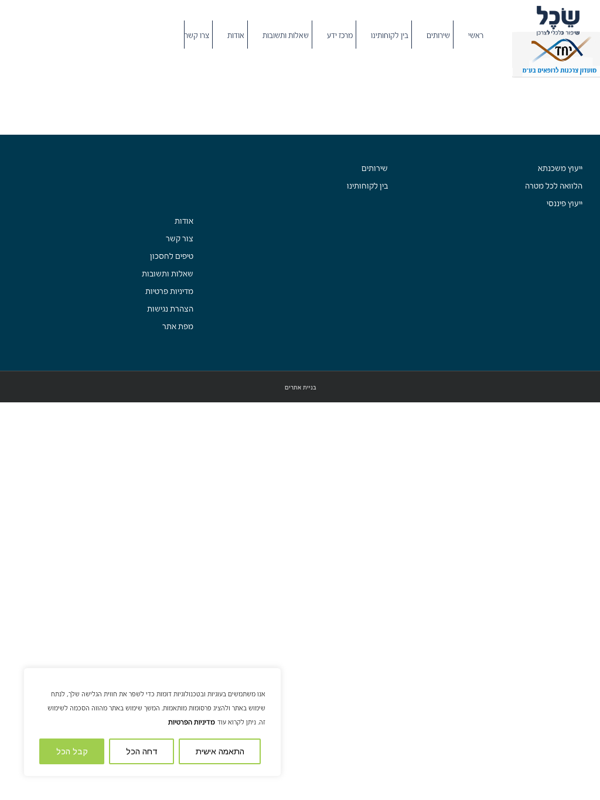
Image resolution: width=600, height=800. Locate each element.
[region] (152, 722)
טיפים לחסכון (171, 256)
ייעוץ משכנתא (560, 168)
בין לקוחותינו (367, 186)
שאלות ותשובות (167, 274)
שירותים (375, 168)
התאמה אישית (220, 751)
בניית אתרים (300, 387)
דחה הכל (142, 751)
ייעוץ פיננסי (564, 203)
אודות (184, 221)
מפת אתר (177, 326)
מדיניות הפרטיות (191, 722)
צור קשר (179, 239)
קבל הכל (72, 751)
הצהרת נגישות (170, 309)
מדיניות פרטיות (169, 291)
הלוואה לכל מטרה (553, 186)
